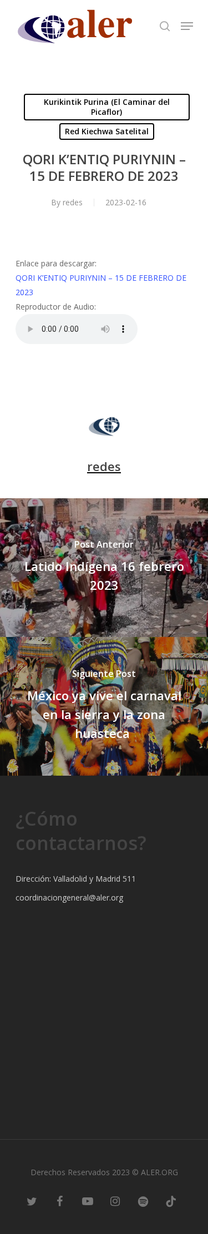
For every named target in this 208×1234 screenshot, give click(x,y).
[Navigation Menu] (187, 26)
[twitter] (32, 1200)
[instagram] (115, 1200)
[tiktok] (171, 1200)
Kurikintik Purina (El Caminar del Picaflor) (107, 107)
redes (73, 202)
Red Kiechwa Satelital (107, 131)
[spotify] (143, 1200)
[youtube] (87, 1200)
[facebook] (60, 1200)
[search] (164, 26)
